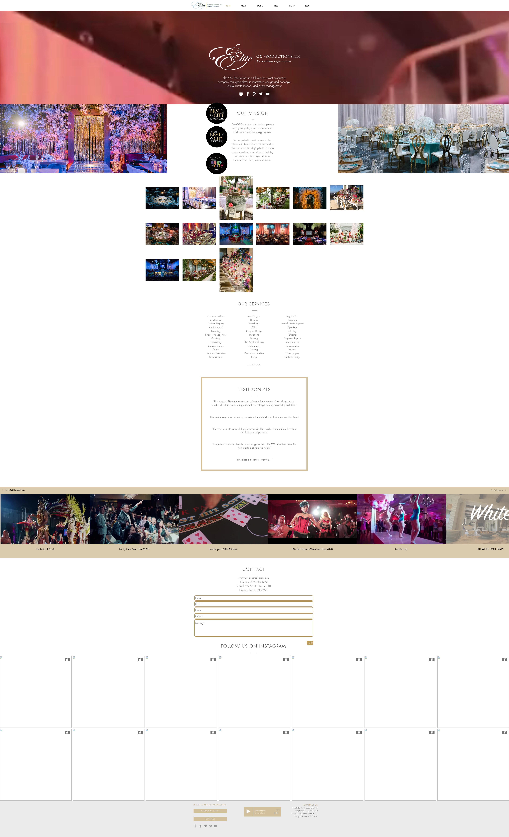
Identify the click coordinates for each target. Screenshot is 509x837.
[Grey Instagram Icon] (196, 826)
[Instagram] (241, 94)
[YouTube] (267, 94)
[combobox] (498, 490)
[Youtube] (216, 826)
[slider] (278, 813)
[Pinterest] (254, 94)
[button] (14, 490)
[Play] (249, 811)
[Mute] (275, 813)
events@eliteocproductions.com (253, 577)
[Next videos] (505, 519)
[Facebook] (247, 94)
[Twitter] (260, 94)
